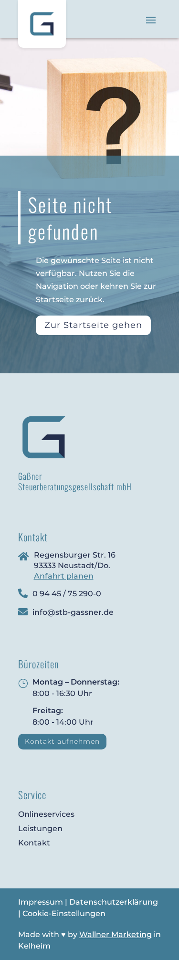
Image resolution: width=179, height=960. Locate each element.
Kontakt (34, 842)
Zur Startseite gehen (93, 325)
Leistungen (40, 828)
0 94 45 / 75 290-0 (66, 593)
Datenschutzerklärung (113, 902)
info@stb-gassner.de (73, 612)
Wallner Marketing (115, 934)
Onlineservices (46, 814)
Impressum (40, 902)
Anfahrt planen (64, 575)
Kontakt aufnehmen (62, 741)
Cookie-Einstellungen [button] (63, 913)
